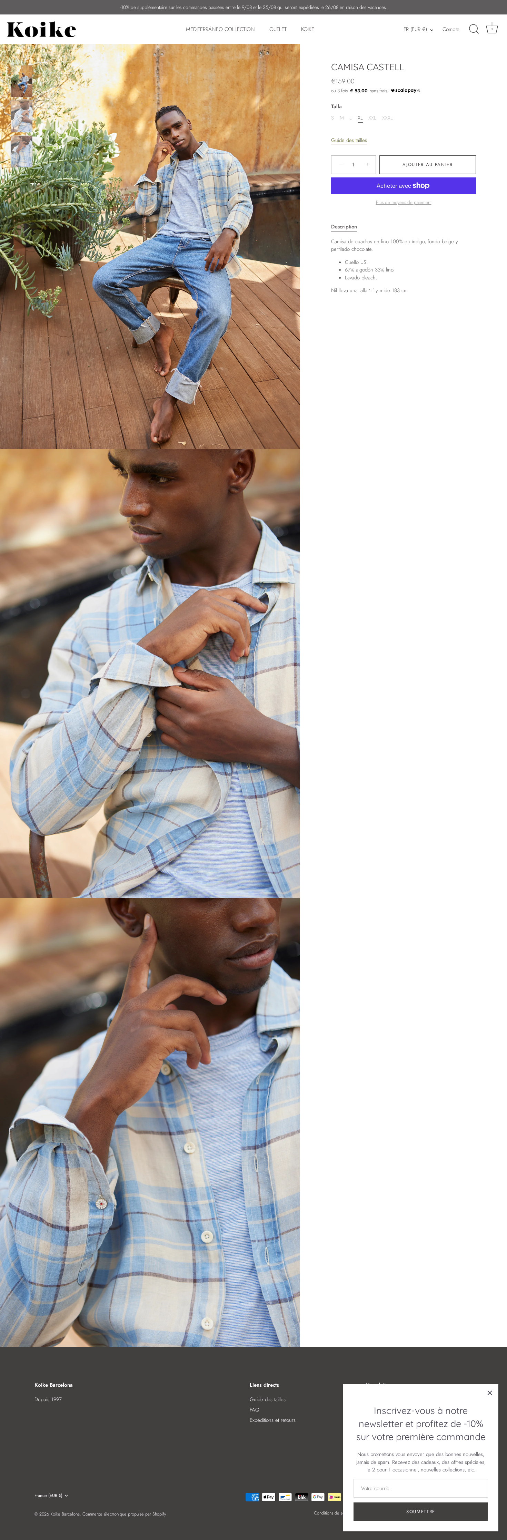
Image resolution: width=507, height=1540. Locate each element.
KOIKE (307, 29)
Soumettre (420, 1511)
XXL (372, 117)
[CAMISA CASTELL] (21, 81)
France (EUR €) (48, 1495)
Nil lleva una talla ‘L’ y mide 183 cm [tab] (394, 266)
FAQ (254, 1410)
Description (344, 226)
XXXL (387, 117)
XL (360, 117)
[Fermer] (489, 1392)
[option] (21, 82)
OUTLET (278, 29)
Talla (336, 106)
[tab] (347, 227)
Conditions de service (334, 1513)
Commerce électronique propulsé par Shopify (124, 1514)
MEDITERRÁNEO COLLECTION (220, 29)
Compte (451, 29)
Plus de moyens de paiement (403, 202)
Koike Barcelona (65, 1514)
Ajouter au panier (427, 164)
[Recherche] (473, 29)
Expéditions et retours (273, 1420)
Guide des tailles (349, 140)
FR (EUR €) (415, 29)
